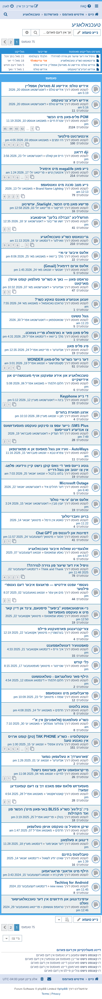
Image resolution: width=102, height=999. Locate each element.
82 (22, 128)
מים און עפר (55, 592)
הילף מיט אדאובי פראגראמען (65, 871)
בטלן (60, 817)
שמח (60, 697)
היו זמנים (57, 140)
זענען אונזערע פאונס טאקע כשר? (61, 299)
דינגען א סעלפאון (74, 840)
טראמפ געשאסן (53, 907)
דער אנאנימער (54, 843)
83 (16, 128)
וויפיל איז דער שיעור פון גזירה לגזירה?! (73, 56)
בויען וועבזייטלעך (74, 516)
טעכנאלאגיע (86, 25)
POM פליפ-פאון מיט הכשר (67, 117)
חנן (61, 416)
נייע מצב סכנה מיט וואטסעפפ (64, 185)
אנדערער (57, 287)
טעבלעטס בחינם (75, 854)
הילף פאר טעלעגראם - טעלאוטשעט (60, 677)
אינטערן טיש (55, 172)
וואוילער (58, 240)
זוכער (60, 536)
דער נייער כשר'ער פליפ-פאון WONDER (57, 359)
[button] (4, 42)
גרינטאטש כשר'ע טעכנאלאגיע (78, 60)
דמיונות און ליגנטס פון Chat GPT (62, 533)
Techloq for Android (71, 882)
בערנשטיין (57, 632)
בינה (60, 400)
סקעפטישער (55, 363)
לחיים (59, 773)
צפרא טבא (56, 452)
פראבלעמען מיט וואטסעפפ (67, 693)
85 (5, 128)
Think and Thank (52, 569)
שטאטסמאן (56, 319)
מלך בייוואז (56, 256)
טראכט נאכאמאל (52, 303)
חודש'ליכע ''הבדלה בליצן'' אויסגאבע (59, 217)
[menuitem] (86, 6)
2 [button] (11, 42)
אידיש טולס (40, 64)
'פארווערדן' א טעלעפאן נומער (64, 757)
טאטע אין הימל (53, 520)
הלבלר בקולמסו (38, 56)
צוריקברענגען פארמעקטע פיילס (63, 629)
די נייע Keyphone (74, 396)
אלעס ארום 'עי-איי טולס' (69, 500)
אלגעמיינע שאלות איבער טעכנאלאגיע (58, 549)
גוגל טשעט (79, 316)
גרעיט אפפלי (55, 744)
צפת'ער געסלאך (53, 723)
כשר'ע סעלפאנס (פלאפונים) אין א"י (60, 720)
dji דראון (81, 152)
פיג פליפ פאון (77, 346)
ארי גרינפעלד (38, 60)
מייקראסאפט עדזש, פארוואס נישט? (59, 770)
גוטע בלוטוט (78, 707)
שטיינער (58, 665)
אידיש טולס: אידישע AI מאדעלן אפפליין (71, 64)
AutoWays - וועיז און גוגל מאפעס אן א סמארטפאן (48, 449)
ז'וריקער (58, 207)
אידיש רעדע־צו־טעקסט (81, 69)
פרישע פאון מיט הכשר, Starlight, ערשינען (55, 204)
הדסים (59, 710)
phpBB (63, 988)
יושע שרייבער (55, 221)
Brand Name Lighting (49, 188)
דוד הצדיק (57, 433)
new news (56, 886)
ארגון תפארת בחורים (72, 412)
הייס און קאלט (54, 155)
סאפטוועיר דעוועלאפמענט (67, 645)
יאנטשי (59, 269)
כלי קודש (81, 662)
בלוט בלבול (55, 473)
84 (11, 128)
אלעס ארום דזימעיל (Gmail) (66, 266)
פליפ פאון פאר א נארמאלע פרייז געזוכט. (56, 333)
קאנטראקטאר (54, 793)
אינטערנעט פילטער (73, 136)
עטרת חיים (56, 120)
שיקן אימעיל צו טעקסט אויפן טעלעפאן (57, 827)
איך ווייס (58, 649)
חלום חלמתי (55, 383)
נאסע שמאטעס (53, 552)
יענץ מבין (57, 503)
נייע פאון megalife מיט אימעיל (64, 169)
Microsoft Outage (74, 483)
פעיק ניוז (58, 874)
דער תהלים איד (53, 486)
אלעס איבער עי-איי (73, 253)
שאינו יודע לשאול (52, 858)
